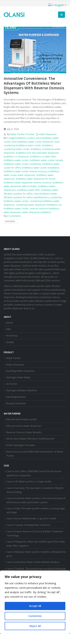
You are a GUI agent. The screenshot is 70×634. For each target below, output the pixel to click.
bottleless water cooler (16, 160)
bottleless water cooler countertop (22, 163)
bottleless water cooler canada (46, 160)
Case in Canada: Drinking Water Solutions (28, 524)
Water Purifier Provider (22, 134)
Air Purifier (11, 383)
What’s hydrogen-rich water (20, 445)
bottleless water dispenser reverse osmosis (28, 182)
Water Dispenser (15, 364)
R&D (8, 329)
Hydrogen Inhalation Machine (21, 390)
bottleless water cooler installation (40, 167)
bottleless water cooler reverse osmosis (25, 171)
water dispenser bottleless (36, 212)
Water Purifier (13, 358)
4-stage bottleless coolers (21, 137)
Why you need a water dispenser (23, 425)
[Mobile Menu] (61, 15)
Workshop (12, 335)
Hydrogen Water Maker (18, 377)
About (9, 322)
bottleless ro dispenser (16, 156)
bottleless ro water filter (43, 156)
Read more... (10, 221)
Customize (35, 616)
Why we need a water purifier (21, 419)
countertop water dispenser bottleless (36, 204)
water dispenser (48, 134)
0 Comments (14, 215)
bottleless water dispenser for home (35, 178)
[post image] (35, 50)
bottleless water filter (28, 189)
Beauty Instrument (16, 403)
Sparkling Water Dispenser (20, 370)
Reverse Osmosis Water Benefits (24, 432)
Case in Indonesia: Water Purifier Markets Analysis (33, 562)
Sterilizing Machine (16, 396)
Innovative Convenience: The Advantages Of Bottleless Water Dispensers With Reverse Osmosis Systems (34, 85)
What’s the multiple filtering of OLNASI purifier (30, 438)
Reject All (35, 626)
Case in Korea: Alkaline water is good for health (31, 518)
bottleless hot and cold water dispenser (37, 152)
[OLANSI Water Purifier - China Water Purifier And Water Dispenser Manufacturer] (14, 14)
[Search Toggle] (52, 14)
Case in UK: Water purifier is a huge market (28, 481)
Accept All (35, 606)
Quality (10, 342)
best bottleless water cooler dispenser (33, 141)
